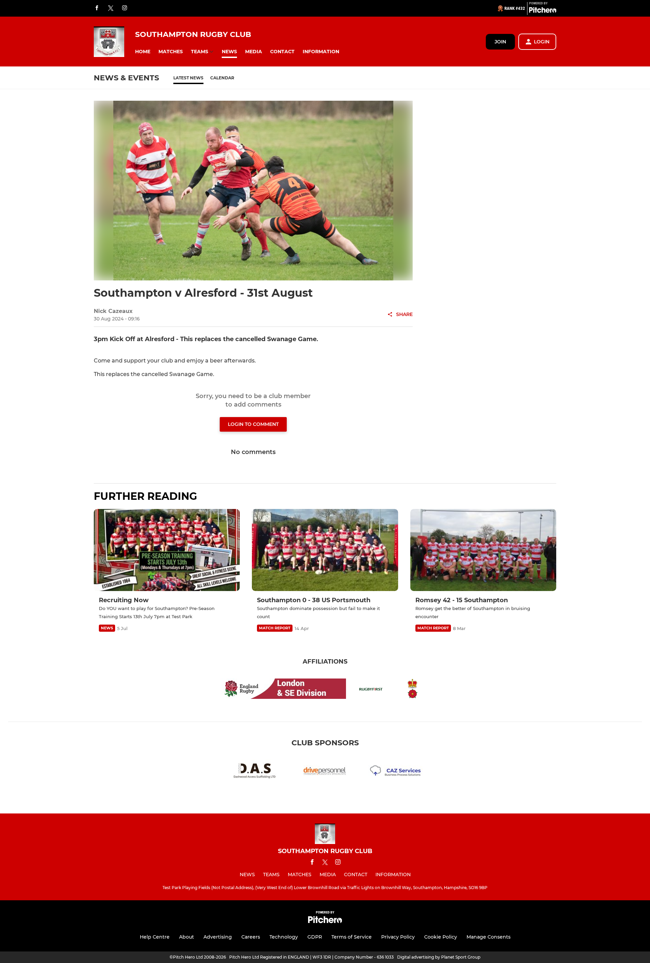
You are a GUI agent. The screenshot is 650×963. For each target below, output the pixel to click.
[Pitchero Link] (542, 11)
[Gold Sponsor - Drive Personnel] (325, 772)
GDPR (314, 937)
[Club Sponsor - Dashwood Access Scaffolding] (255, 772)
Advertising (217, 937)
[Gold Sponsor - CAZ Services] (395, 772)
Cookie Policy (440, 937)
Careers (250, 937)
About (186, 937)
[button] (142, 51)
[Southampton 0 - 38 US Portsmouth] (325, 550)
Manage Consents (489, 937)
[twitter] (110, 8)
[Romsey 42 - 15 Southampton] (483, 550)
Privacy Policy (398, 937)
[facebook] (97, 8)
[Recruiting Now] (167, 550)
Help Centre (155, 937)
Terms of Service (351, 937)
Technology (283, 937)
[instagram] (125, 8)
